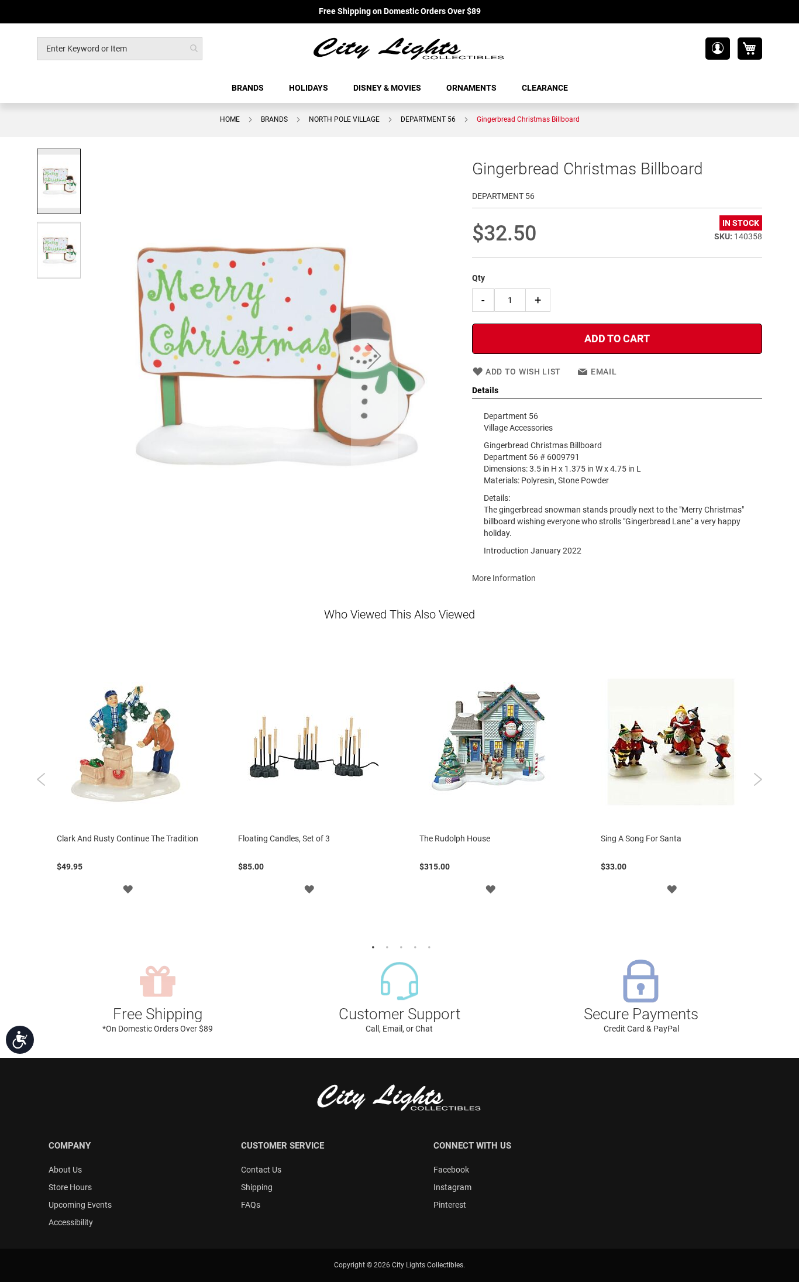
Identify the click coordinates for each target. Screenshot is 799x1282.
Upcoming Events (80, 1204)
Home (230, 119)
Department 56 (428, 119)
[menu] (399, 88)
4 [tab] (413, 946)
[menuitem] (248, 88)
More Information (504, 578)
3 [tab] (399, 946)
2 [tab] (385, 946)
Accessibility (71, 1222)
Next (757, 779)
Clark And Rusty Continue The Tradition (127, 838)
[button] (717, 48)
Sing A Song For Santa (641, 838)
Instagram (452, 1187)
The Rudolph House (454, 838)
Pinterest (449, 1204)
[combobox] (119, 48)
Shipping (257, 1187)
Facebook (451, 1169)
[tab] (617, 390)
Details (485, 390)
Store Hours (70, 1187)
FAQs (250, 1204)
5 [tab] (427, 946)
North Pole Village (344, 119)
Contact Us (261, 1169)
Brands (274, 119)
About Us (65, 1169)
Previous (41, 779)
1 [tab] (371, 946)
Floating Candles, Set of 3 (284, 838)
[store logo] (409, 48)
